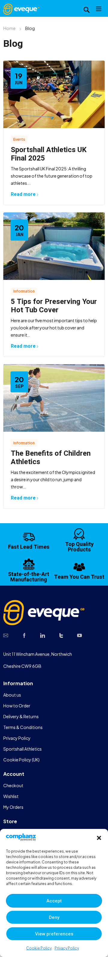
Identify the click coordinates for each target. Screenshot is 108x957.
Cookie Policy (39, 948)
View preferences (54, 934)
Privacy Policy (67, 948)
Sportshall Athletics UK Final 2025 (49, 154)
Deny (54, 917)
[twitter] (61, 635)
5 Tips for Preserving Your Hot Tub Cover (54, 305)
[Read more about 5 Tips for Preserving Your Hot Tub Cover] (54, 246)
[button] (99, 838)
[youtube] (79, 635)
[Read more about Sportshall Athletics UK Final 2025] (54, 94)
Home (9, 28)
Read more (23, 194)
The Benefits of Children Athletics (51, 457)
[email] (5, 635)
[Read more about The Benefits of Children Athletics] (54, 398)
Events (19, 139)
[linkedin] (42, 635)
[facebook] (24, 635)
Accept (54, 901)
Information (24, 291)
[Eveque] (21, 8)
